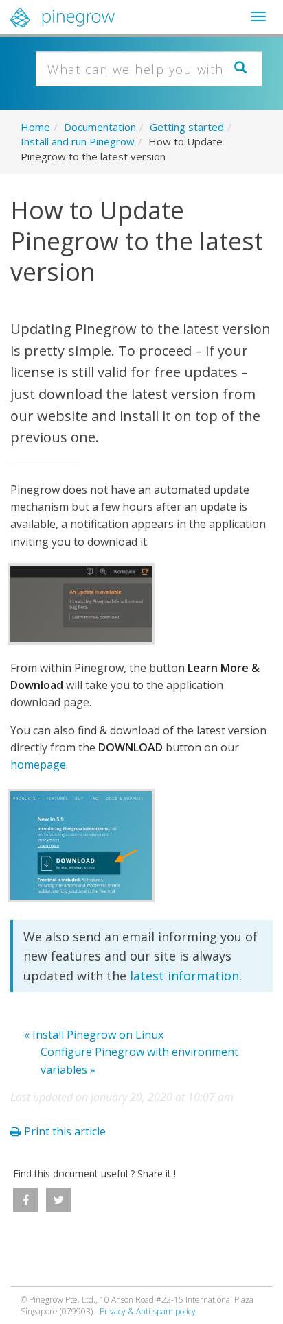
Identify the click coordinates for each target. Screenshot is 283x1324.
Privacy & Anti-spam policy (148, 1311)
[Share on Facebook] (25, 1200)
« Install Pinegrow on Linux (93, 1034)
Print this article (65, 1131)
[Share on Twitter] (58, 1200)
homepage (38, 764)
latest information (184, 975)
